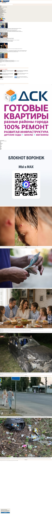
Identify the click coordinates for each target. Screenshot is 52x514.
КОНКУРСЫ (1, 9)
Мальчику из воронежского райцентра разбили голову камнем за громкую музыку (7, 246)
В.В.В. (0, 7)
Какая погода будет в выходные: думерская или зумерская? (6, 41)
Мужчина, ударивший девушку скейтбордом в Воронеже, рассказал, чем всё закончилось (21, 328)
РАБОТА (4, 18)
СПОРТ (1, 15)
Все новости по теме (2, 29)
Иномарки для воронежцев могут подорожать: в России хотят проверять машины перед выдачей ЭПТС (10, 288)
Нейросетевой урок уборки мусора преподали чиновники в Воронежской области (43, 288)
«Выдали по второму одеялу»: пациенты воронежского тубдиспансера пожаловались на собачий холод (11, 31)
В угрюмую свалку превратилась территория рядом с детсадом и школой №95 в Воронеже (9, 457)
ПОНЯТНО (5, 512)
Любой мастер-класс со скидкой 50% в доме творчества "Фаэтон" (7, 60)
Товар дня (1, 52)
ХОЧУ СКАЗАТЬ (2, 17)
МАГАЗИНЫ (3, 21)
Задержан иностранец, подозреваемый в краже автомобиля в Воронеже (24, 330)
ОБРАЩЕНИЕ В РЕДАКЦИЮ (3, 12)
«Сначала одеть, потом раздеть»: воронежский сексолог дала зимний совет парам (9, 51)
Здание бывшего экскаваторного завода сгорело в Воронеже (44, 457)
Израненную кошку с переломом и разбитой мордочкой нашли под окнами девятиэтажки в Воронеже (28, 457)
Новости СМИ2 (1, 79)
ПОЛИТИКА (1, 13)
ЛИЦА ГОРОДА (1, 10)
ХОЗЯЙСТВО (1, 16)
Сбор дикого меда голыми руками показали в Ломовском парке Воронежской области (18, 373)
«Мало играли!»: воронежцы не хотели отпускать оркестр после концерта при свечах (8, 417)
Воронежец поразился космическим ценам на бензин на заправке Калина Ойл (8, 30)
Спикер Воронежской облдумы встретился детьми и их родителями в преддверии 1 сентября (38, 328)
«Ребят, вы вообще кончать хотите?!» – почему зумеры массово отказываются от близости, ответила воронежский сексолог (13, 50)
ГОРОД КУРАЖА (2, 8)
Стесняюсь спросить (2, 42)
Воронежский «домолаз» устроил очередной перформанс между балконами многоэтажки (8, 460)
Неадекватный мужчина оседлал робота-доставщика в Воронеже (23, 417)
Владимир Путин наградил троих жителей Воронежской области (6, 328)
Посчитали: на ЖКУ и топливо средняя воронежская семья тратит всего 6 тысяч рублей (27, 288)
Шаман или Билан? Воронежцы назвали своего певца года (6, 40)
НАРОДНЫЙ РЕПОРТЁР (2, 11)
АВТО (0, 6)
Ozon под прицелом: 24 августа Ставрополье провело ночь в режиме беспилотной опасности (9, 330)
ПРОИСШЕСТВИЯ (2, 14)
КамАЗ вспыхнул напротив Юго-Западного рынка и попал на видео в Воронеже (39, 417)
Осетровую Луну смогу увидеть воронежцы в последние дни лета (6, 376)
